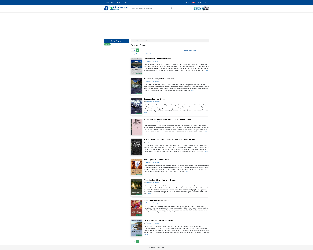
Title (147, 54)
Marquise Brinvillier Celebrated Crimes (160, 180)
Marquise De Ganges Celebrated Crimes (160, 79)
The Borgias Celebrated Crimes (156, 160)
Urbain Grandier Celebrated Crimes (158, 220)
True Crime (140, 41)
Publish (190, 2)
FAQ (112, 2)
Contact (125, 2)
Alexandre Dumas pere (153, 61)
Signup (200, 2)
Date (151, 54)
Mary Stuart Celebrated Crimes (156, 200)
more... (207, 70)
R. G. (147, 142)
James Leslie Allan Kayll (153, 122)
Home (107, 2)
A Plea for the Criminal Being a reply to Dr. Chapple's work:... (168, 119)
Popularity (139, 54)
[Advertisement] (156, 25)
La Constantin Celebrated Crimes (157, 58)
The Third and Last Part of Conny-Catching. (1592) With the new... (170, 139)
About (118, 2)
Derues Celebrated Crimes (154, 99)
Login (206, 2)
